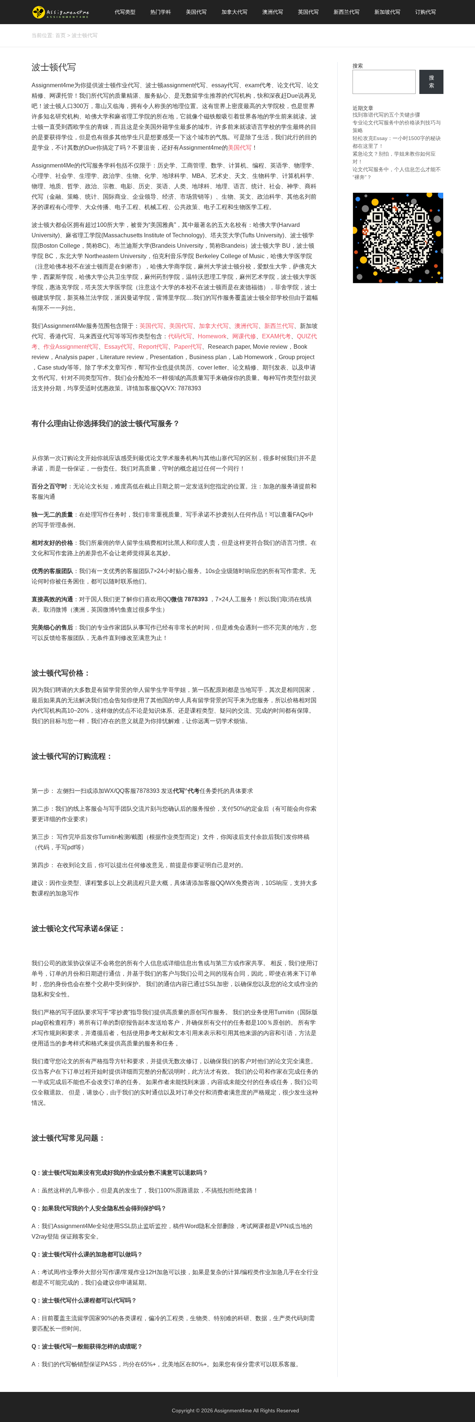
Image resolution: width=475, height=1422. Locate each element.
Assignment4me (233, 1410)
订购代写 (425, 12)
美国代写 (196, 12)
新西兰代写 (347, 12)
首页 (60, 35)
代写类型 (125, 12)
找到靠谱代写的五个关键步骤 (386, 115)
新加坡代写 (387, 12)
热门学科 (160, 12)
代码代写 (180, 336)
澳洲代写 (272, 12)
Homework (212, 336)
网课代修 (244, 336)
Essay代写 (118, 347)
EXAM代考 (276, 336)
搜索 (358, 66)
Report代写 (153, 347)
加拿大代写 (235, 12)
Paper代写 (188, 347)
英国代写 (308, 12)
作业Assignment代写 (70, 347)
